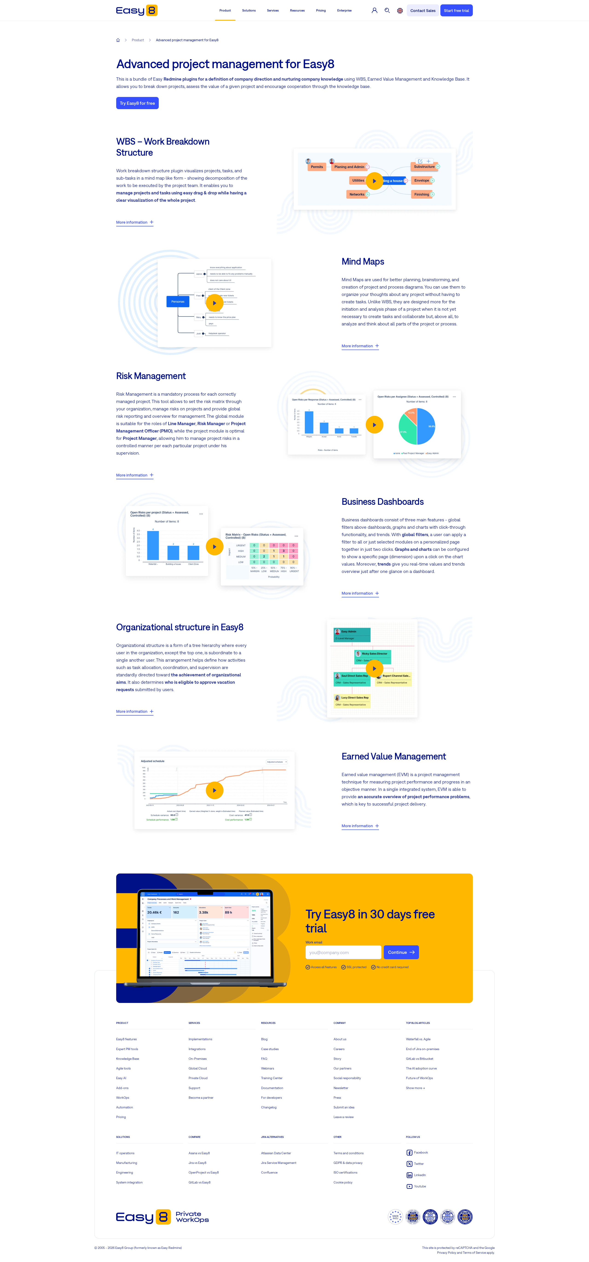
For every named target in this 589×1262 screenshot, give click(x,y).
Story (337, 1058)
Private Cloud (198, 1078)
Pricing (321, 10)
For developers (271, 1097)
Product (225, 10)
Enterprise (344, 10)
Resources (297, 10)
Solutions (249, 10)
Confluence (269, 1172)
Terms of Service (474, 1252)
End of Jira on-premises (422, 1049)
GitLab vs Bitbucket (419, 1058)
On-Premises (198, 1058)
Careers (339, 1049)
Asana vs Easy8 (199, 1153)
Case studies (270, 1049)
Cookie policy (343, 1182)
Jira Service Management (278, 1163)
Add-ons (122, 1088)
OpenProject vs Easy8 (204, 1172)
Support (194, 1088)
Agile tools (123, 1068)
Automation (124, 1107)
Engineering (124, 1172)
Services (273, 10)
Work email (314, 942)
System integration (129, 1182)
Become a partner (201, 1097)
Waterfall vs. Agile (418, 1039)
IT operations (125, 1153)
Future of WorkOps (419, 1078)
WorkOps (122, 1097)
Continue (397, 952)
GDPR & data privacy (348, 1163)
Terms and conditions (349, 1153)
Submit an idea (344, 1107)
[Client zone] (374, 10)
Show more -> (415, 1088)
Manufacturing (126, 1163)
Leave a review (344, 1117)
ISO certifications (345, 1172)
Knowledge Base (127, 1058)
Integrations (197, 1049)
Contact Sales (423, 10)
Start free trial (456, 10)
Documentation (272, 1088)
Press (337, 1097)
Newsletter (341, 1088)
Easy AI (121, 1078)
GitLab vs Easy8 (200, 1182)
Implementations (200, 1039)
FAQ (264, 1058)
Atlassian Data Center (276, 1153)
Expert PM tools (127, 1049)
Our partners (342, 1068)
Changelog (269, 1107)
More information (131, 222)
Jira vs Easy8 (197, 1163)
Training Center (272, 1078)
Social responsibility (347, 1078)
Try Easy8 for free (137, 103)
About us (340, 1039)
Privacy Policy (446, 1252)
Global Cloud (198, 1068)
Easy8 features (126, 1039)
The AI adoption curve (421, 1068)
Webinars (267, 1068)
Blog (264, 1039)
